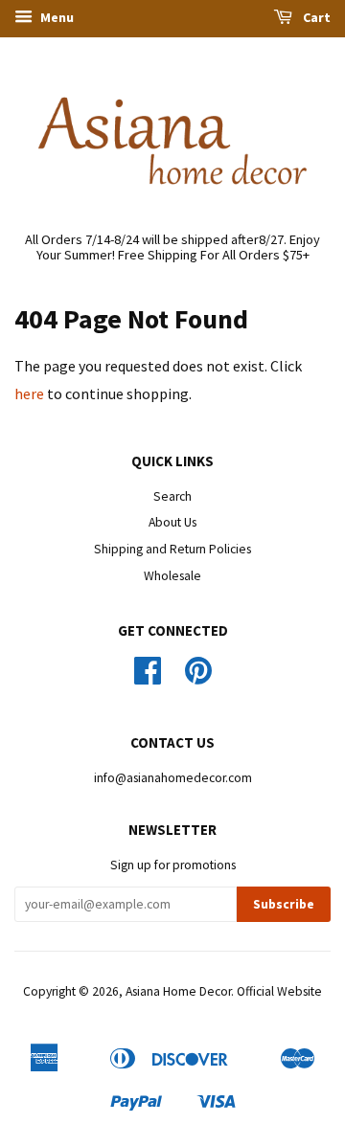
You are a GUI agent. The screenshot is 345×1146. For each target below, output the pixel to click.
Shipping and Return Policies (172, 549)
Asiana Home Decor (178, 991)
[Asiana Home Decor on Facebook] (147, 677)
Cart (315, 17)
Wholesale (172, 576)
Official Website (279, 991)
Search (172, 496)
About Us (172, 522)
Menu (55, 17)
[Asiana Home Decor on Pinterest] (198, 677)
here (29, 393)
